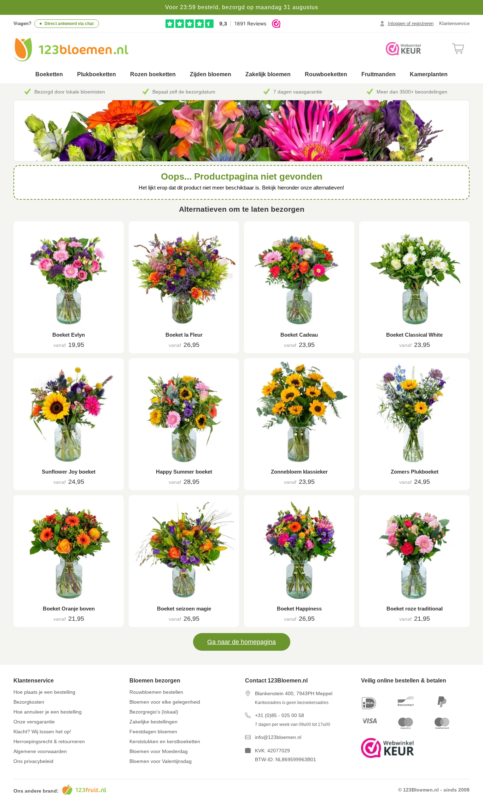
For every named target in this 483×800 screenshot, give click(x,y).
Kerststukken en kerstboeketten (164, 741)
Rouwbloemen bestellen (156, 692)
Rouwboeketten (326, 74)
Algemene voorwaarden (40, 751)
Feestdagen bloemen (153, 731)
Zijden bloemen (210, 74)
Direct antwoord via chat (69, 23)
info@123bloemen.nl (278, 737)
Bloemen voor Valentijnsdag (160, 761)
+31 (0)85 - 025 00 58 (279, 715)
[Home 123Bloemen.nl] (70, 49)
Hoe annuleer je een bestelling (47, 712)
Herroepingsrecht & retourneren (49, 741)
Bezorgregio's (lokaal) (153, 712)
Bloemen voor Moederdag (158, 751)
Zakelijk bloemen (268, 74)
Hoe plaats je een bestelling (44, 692)
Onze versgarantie (34, 721)
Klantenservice (454, 23)
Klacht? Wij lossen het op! (42, 731)
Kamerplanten (429, 74)
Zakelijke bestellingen (153, 721)
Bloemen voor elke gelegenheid (164, 702)
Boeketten (49, 74)
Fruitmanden (378, 74)
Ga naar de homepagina (241, 641)
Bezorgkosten (28, 702)
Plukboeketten (96, 74)
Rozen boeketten (153, 74)
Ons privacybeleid (33, 761)
